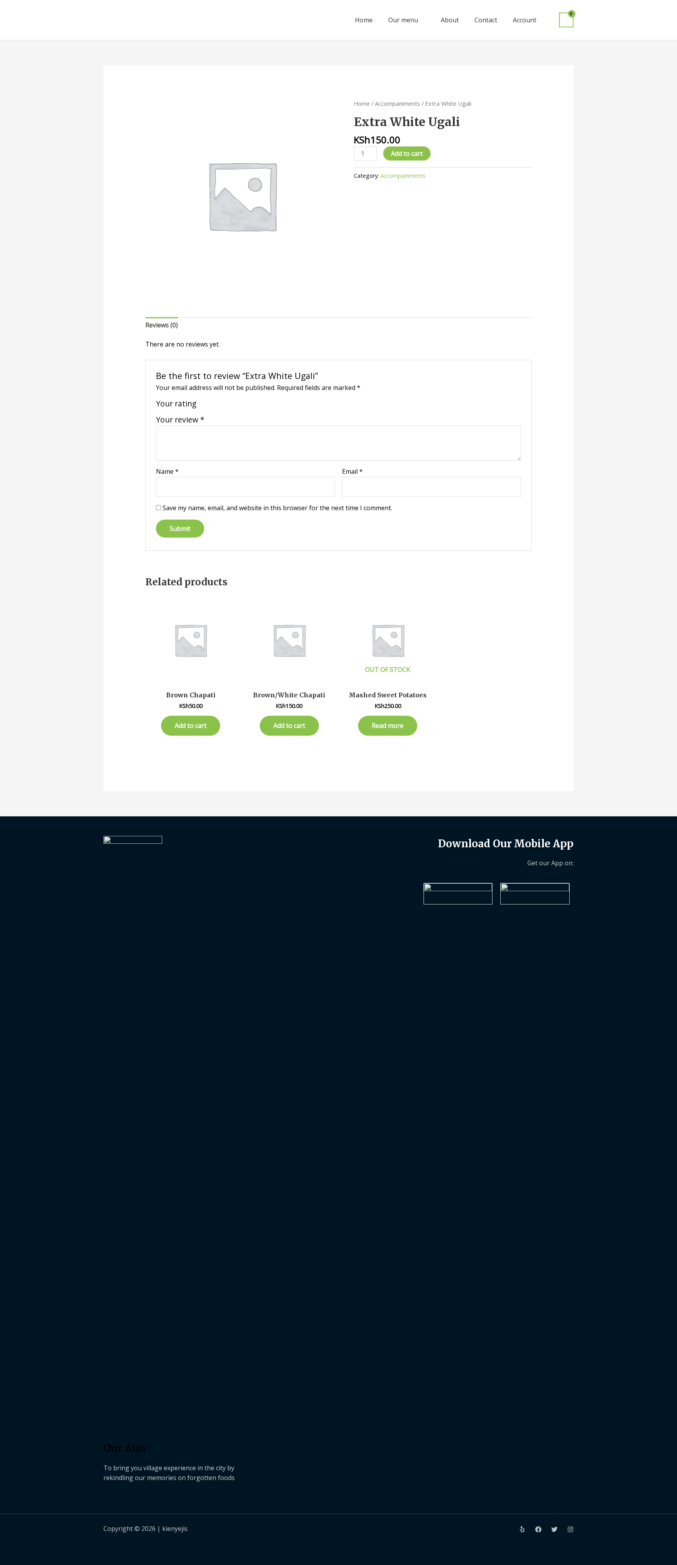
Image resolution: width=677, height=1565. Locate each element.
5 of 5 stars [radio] (240, 405)
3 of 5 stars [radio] (222, 405)
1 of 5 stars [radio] (204, 405)
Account (524, 20)
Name (167, 471)
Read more (388, 725)
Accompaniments (397, 103)
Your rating (176, 404)
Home (364, 20)
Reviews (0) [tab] (161, 325)
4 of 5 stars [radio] (231, 405)
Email (352, 471)
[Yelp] (522, 1529)
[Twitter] (554, 1529)
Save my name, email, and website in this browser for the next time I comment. (277, 508)
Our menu (403, 20)
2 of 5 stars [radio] (213, 405)
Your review (180, 419)
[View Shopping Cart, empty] (566, 20)
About (450, 20)
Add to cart (407, 153)
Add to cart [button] (190, 725)
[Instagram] (570, 1529)
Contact (485, 20)
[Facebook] (538, 1529)
